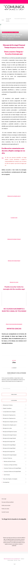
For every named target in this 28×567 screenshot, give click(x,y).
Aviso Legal (4, 498)
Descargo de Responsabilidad (8, 502)
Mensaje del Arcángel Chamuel (14, 239)
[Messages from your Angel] (13, 552)
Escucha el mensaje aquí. (14, 54)
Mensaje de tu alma (14, 282)
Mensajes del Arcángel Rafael (9, 448)
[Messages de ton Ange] (15, 552)
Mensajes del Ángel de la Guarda (10, 431)
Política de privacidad (6, 505)
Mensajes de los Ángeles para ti (9, 424)
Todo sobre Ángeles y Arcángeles (10, 478)
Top (14, 564)
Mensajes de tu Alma (7, 428)
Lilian (14, 362)
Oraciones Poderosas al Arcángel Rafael (12, 471)
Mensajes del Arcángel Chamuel (10, 32)
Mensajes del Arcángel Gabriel (9, 438)
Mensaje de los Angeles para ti (14, 196)
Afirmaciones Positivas (8, 405)
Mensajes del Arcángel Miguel (9, 444)
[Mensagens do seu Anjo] (17, 552)
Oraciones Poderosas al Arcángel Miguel (12, 468)
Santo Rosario (7, 474)
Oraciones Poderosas (7, 458)
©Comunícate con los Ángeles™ (12, 558)
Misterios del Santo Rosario (9, 461)
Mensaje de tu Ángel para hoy (9, 418)
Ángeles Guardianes (7, 408)
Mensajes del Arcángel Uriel (9, 451)
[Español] (10, 552)
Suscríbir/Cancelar (5, 512)
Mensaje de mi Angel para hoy (9, 415)
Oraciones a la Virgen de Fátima (10, 464)
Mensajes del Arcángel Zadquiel (9, 454)
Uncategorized (6, 482)
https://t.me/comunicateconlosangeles (14, 324)
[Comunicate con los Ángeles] (14, 10)
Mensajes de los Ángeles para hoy (10, 421)
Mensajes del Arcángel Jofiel (9, 441)
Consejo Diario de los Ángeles (9, 411)
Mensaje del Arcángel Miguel (14, 260)
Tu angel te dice (14, 217)
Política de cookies (5, 508)
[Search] (25, 2)
